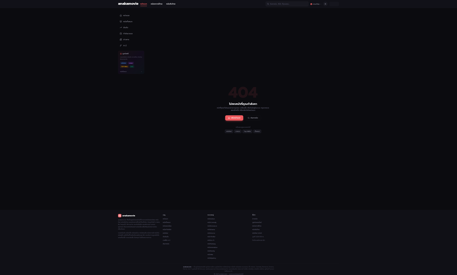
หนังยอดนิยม (167, 226)
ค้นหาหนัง (254, 118)
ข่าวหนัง (255, 219)
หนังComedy (212, 222)
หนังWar (210, 254)
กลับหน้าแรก (235, 118)
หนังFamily (211, 251)
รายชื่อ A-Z (166, 240)
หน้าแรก (143, 3)
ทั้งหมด (257, 131)
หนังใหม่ (123, 63)
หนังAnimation (212, 247)
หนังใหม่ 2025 (257, 233)
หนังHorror (211, 233)
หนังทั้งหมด (167, 222)
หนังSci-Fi (211, 240)
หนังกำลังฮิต (167, 229)
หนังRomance (212, 226)
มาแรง (131, 63)
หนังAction (211, 219)
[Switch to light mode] (325, 4)
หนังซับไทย (170, 3)
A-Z (132, 66)
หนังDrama (211, 229)
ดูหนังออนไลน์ (257, 222)
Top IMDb (247, 131)
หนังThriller (211, 237)
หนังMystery (212, 258)
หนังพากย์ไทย (156, 3)
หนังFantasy (212, 244)
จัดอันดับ (166, 237)
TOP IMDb (124, 66)
